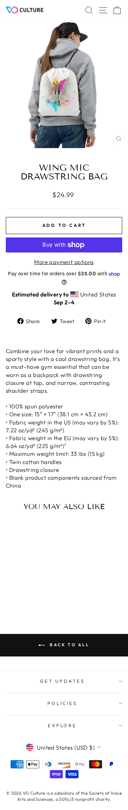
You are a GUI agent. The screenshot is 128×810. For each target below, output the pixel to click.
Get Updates (62, 681)
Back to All (68, 644)
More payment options (64, 261)
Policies (62, 703)
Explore (62, 725)
